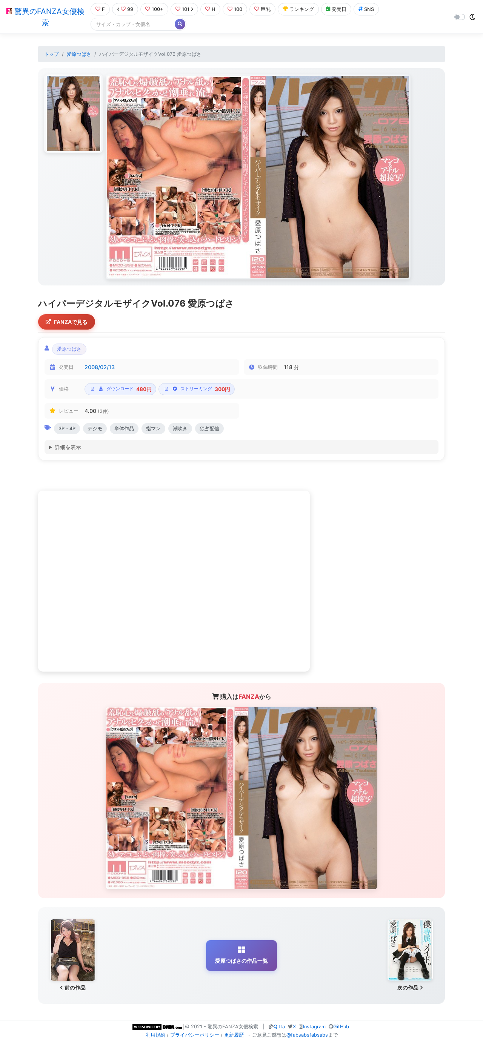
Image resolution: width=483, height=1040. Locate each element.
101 (185, 9)
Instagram (314, 1026)
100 (238, 9)
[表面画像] (73, 113)
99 (130, 9)
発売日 (339, 9)
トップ (51, 54)
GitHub (341, 1026)
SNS (369, 9)
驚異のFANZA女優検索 (48, 17)
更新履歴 (234, 1035)
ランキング (301, 9)
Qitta (279, 1026)
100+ (157, 9)
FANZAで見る (71, 322)
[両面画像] (258, 176)
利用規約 (155, 1035)
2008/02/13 (100, 367)
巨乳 (266, 9)
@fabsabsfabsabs (307, 1035)
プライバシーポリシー (194, 1035)
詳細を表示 (68, 447)
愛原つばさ (79, 54)
